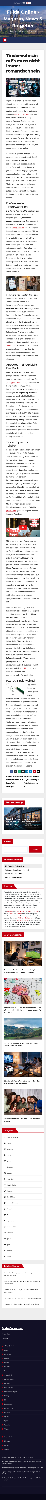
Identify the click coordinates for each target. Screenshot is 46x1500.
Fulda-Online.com (12, 1328)
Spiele (8, 1239)
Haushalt (9, 1191)
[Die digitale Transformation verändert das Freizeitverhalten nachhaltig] (23, 1065)
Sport (8, 1245)
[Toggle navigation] (24, 40)
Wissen (10, 914)
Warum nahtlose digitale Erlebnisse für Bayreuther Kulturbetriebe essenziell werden (23, 822)
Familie (8, 1161)
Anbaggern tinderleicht (16, 382)
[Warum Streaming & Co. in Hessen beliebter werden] (23, 1103)
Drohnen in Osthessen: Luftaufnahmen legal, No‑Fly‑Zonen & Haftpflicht (23, 1479)
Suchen (7, 841)
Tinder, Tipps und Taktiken (14, 874)
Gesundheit (21, 911)
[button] (39, 819)
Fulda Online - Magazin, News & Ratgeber (23, 18)
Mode (8, 1215)
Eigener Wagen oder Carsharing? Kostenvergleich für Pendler (21, 1473)
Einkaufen (9, 1149)
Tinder (9, 345)
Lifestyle (9, 1209)
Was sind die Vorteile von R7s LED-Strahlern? (17, 1457)
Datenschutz (6, 1334)
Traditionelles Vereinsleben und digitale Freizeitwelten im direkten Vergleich (21, 971)
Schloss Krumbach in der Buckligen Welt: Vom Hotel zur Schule (21, 1044)
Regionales (10, 1221)
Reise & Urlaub (11, 1227)
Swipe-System (18, 228)
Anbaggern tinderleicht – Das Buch (17, 870)
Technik (19, 914)
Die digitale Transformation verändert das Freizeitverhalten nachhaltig (22, 1082)
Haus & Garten (33, 911)
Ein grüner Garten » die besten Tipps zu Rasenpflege (22, 1298)
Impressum (5, 1338)
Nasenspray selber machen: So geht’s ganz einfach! (22, 1304)
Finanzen (10, 911)
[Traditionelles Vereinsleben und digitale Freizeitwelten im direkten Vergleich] (23, 954)
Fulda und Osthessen (25, 918)
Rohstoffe (10, 1233)
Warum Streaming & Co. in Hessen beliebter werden (22, 1120)
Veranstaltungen (22, 920)
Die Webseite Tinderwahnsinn (15, 866)
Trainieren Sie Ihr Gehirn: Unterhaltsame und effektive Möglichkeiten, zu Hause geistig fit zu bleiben (22, 1010)
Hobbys (25, 668)
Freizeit (9, 1173)
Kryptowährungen (12, 1203)
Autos (8, 1143)
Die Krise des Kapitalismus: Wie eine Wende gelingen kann (22, 1467)
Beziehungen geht (21, 114)
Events (8, 1155)
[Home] (4, 40)
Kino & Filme (10, 1197)
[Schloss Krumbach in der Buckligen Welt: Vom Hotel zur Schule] (23, 1029)
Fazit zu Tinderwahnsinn (13, 877)
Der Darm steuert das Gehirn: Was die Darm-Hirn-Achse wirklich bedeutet (21, 1462)
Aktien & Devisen (12, 1137)
